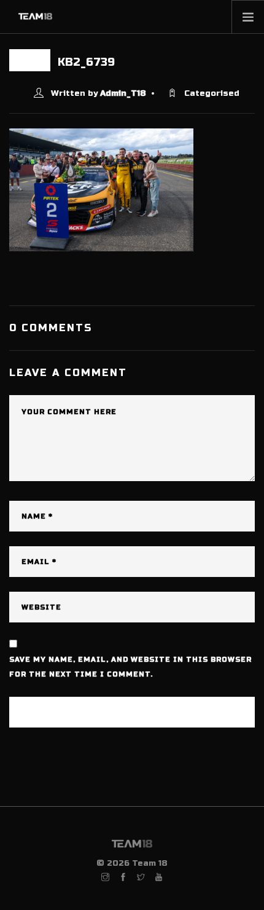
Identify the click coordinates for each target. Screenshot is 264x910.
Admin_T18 (123, 93)
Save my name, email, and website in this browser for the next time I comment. (130, 667)
